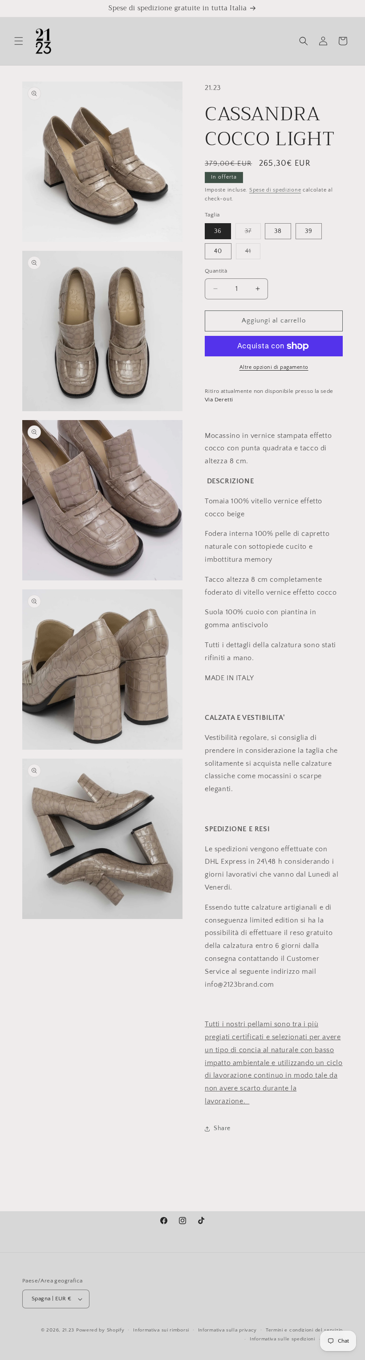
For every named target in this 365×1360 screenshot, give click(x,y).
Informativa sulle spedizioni (282, 1339)
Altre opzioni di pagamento (273, 367)
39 (308, 231)
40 (218, 251)
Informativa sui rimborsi (161, 1330)
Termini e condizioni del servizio (304, 1330)
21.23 (68, 1330)
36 (218, 231)
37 (253, 233)
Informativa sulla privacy (227, 1330)
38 (278, 231)
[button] (18, 41)
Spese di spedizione (275, 190)
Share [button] (222, 1128)
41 (252, 253)
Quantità (216, 271)
